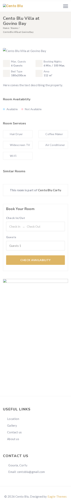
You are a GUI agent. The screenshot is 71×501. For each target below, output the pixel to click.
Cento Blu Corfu (49, 190)
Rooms (14, 28)
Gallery (12, 425)
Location (13, 418)
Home (6, 28)
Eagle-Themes (57, 496)
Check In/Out (15, 218)
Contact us (14, 432)
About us (13, 439)
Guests (11, 237)
